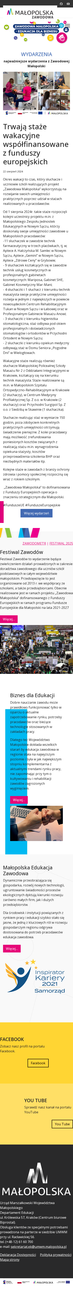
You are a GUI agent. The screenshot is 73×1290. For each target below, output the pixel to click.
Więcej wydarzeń (36, 513)
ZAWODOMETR (34, 543)
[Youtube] (68, 4)
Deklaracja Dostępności (18, 1255)
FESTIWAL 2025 (61, 543)
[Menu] (67, 26)
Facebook (38, 1063)
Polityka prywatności (55, 1255)
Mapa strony (9, 1259)
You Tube (62, 1124)
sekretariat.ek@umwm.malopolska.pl (39, 1246)
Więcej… (9, 619)
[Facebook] (61, 4)
